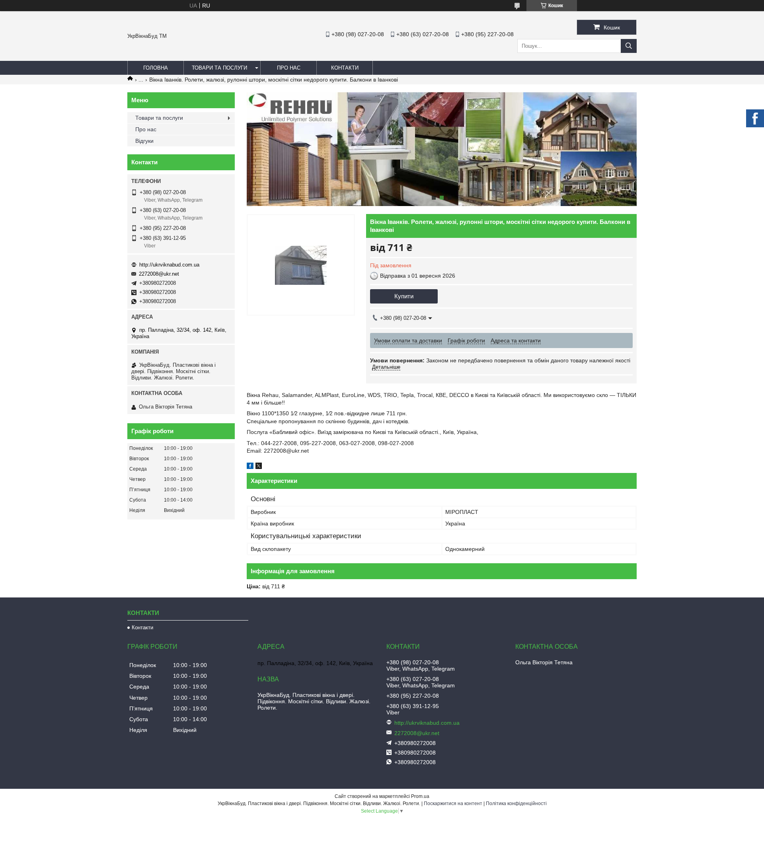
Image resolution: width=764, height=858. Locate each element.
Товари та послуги (219, 68)
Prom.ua (420, 796)
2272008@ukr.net (159, 274)
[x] (258, 467)
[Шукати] (629, 46)
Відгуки (144, 141)
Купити (403, 296)
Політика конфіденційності (516, 803)
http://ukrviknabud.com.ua (169, 265)
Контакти (345, 68)
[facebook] (250, 467)
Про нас (288, 68)
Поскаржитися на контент (453, 803)
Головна (155, 68)
